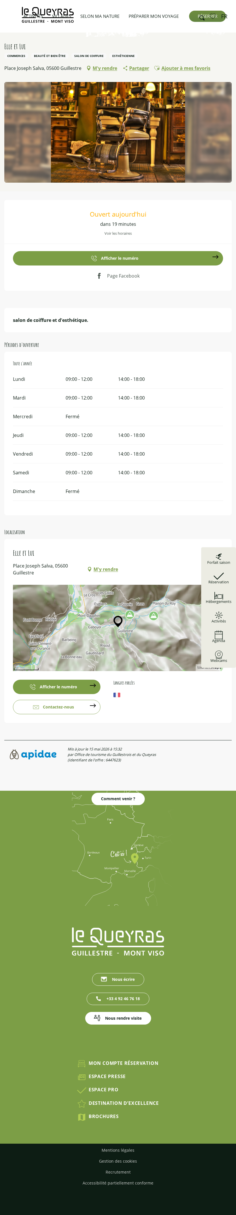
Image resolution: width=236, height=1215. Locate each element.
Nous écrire (123, 979)
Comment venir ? (118, 798)
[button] (200, 16)
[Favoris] (213, 16)
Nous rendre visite (123, 1018)
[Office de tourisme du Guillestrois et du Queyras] (48, 17)
